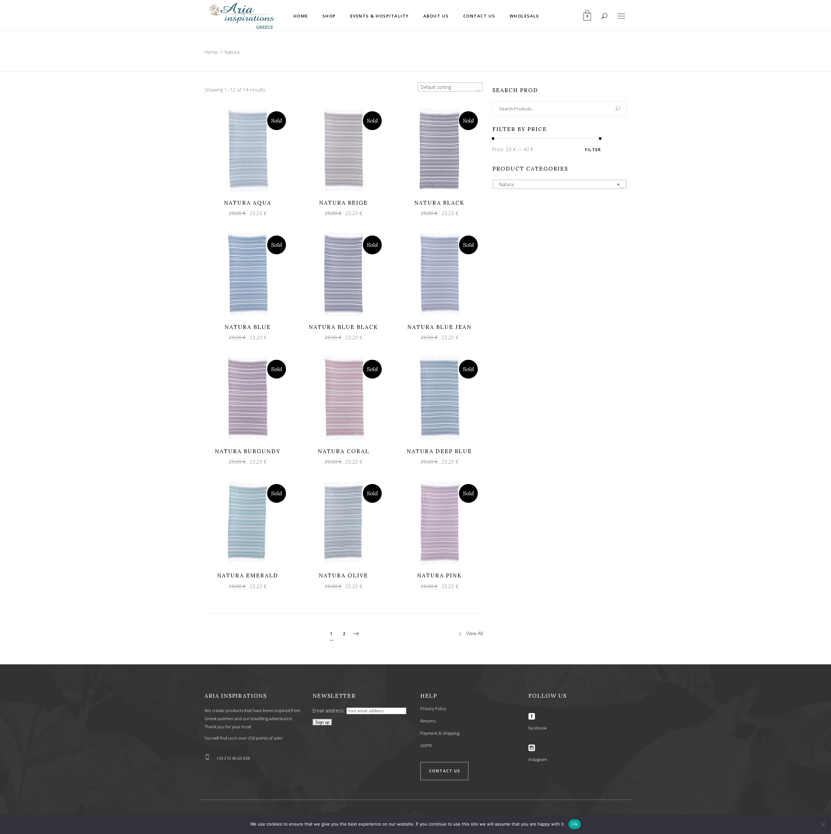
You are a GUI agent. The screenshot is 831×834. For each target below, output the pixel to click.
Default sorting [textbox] (436, 87)
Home (211, 52)
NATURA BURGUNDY (247, 451)
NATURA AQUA (247, 202)
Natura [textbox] (557, 184)
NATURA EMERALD (247, 575)
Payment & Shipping (439, 733)
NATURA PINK (439, 575)
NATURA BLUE (248, 327)
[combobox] (450, 86)
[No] (823, 824)
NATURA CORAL (343, 451)
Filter (593, 149)
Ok (574, 824)
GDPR (426, 745)
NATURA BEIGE (343, 202)
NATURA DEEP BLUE (439, 451)
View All (474, 633)
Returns (428, 721)
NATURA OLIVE (343, 575)
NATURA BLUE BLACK (343, 327)
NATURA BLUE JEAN (439, 327)
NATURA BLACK (439, 202)
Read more (242, 149)
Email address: (329, 710)
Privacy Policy (433, 708)
